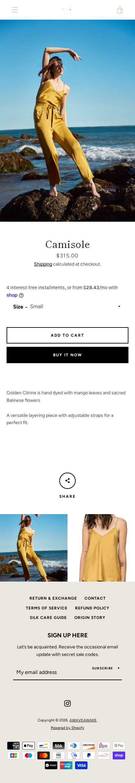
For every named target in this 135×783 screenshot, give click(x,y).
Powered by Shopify (67, 727)
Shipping (43, 264)
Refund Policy (92, 608)
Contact (95, 598)
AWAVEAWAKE (83, 720)
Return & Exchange (53, 598)
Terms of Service (47, 608)
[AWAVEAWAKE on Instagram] (67, 703)
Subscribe (102, 668)
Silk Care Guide (48, 617)
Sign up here (68, 635)
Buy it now (67, 355)
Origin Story (90, 617)
